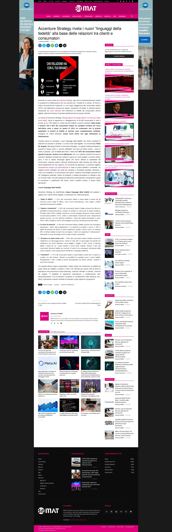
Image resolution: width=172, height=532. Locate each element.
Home (39, 24)
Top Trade (51, 1)
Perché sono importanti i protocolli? (115, 121)
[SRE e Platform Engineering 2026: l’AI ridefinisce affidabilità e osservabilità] (48, 405)
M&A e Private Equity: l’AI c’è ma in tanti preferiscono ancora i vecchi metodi (124, 433)
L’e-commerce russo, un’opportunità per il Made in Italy (52, 304)
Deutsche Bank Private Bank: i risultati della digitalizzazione (122, 400)
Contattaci (106, 1)
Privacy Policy (120, 527)
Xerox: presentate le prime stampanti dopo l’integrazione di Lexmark (124, 324)
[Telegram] (56, 45)
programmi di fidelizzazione (67, 284)
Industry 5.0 (72, 1)
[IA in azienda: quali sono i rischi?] (109, 285)
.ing (39, 491)
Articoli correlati (43, 332)
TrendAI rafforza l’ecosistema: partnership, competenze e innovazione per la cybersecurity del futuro (119, 71)
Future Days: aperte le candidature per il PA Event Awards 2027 (91, 485)
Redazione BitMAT (44, 41)
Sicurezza (65, 16)
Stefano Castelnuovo (120, 206)
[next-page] (42, 420)
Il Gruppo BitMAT (129, 527)
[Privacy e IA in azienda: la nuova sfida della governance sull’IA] (109, 274)
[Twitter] (129, 1)
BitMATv (45, 1)
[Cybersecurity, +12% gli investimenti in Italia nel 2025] (91, 342)
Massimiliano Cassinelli (120, 254)
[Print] (64, 45)
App (114, 16)
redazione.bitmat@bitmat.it (78, 520)
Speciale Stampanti (98, 1)
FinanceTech (42, 494)
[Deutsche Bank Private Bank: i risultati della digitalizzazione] (109, 401)
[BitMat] (86, 8)
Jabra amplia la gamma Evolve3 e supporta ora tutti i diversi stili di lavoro (124, 313)
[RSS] (126, 1)
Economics (43, 486)
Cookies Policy (111, 527)
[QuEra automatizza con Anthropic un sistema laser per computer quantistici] (69, 363)
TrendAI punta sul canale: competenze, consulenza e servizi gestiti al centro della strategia (117, 97)
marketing (56, 284)
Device (40, 475)
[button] (132, 16)
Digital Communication (47, 483)
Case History (76, 16)
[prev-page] (39, 420)
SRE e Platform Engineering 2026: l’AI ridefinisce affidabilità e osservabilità (47, 415)
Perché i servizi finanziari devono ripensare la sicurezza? (123, 342)
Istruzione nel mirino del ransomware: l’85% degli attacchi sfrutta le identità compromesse (47, 352)
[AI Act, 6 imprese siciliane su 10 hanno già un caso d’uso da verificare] (109, 242)
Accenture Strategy (65, 100)
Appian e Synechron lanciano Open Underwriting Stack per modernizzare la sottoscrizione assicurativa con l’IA (124, 388)
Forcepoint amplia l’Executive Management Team (88, 304)
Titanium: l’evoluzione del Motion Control (117, 143)
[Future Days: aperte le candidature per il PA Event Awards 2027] (69, 342)
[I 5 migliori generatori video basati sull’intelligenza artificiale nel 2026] (69, 405)
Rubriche (41, 478)
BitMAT (39, 1)
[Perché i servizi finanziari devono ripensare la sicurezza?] (109, 343)
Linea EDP (57, 1)
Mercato (98, 16)
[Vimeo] (132, 1)
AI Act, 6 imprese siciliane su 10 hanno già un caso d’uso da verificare (123, 241)
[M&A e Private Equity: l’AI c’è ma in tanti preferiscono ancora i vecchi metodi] (109, 434)
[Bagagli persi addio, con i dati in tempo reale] (69, 386)
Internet (56, 16)
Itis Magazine (64, 1)
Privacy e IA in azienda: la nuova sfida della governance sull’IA (123, 273)
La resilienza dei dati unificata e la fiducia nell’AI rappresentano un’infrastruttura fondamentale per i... (124, 367)
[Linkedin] (123, 1)
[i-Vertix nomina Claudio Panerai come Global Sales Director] (109, 224)
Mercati (40, 467)
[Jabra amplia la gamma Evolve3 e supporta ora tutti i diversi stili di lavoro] (109, 314)
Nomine (40, 470)
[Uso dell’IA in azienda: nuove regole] (109, 264)
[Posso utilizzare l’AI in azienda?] (109, 253)
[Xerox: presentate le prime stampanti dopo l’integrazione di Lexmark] (109, 325)
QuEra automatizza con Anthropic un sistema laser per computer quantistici (69, 373)
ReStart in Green (88, 1)
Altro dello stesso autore (58, 332)
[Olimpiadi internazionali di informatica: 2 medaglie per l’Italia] (91, 386)
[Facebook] (117, 1)
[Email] (60, 45)
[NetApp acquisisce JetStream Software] (109, 213)
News (48, 16)
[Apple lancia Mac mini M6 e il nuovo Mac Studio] (109, 303)
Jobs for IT (43, 480)
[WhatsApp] (52, 45)
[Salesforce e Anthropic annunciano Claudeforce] (48, 386)
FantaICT (42, 488)
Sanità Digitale (79, 1)
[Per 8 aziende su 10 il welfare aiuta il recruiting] (91, 405)
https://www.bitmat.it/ (56, 316)
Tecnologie (88, 16)
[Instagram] (120, 1)
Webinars (122, 16)
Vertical (107, 16)
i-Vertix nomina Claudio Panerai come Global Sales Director (124, 223)
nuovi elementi (55, 110)
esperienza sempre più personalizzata (54, 167)
